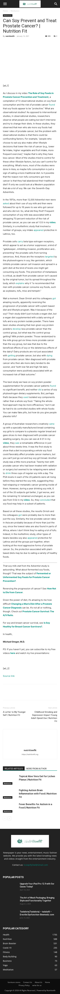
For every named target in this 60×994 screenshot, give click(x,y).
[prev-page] (5, 818)
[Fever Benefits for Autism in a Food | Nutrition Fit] (10, 808)
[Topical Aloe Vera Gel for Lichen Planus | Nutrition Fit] (10, 780)
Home (5, 11)
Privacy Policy (24, 985)
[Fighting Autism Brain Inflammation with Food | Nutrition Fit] (10, 794)
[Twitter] (12, 43)
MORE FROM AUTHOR (36, 768)
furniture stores (14, 982)
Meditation (15, 11)
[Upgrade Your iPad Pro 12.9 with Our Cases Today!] (10, 887)
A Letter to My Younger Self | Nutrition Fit (14, 713)
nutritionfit (10, 36)
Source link (9, 676)
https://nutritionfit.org (30, 754)
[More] (33, 43)
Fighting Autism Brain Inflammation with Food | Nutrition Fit (38, 793)
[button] (5, 4)
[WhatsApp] (26, 43)
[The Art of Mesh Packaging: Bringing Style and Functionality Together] (10, 901)
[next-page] (9, 818)
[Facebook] (6, 43)
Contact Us (27, 982)
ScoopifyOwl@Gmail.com (36, 864)
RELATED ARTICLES (14, 768)
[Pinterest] (19, 43)
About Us (38, 982)
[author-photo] (30, 746)
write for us (37, 985)
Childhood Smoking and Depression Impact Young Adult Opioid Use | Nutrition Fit (44, 716)
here (12, 653)
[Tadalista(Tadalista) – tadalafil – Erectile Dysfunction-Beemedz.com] (10, 915)
